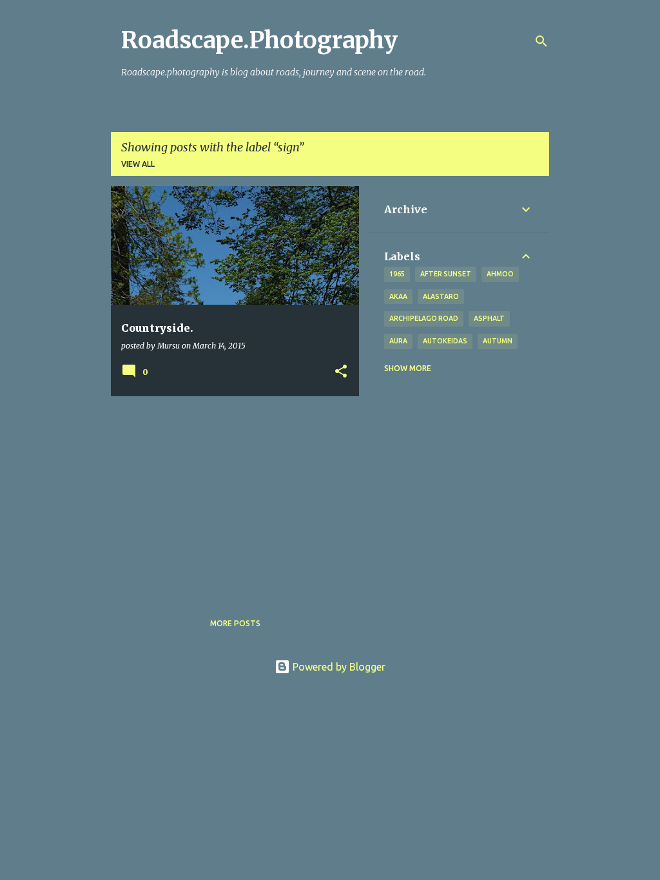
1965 (397, 274)
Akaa (398, 296)
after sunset (445, 274)
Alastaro (441, 296)
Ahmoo (500, 274)
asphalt (489, 318)
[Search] (541, 41)
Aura (398, 341)
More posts (235, 623)
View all (138, 164)
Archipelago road (423, 318)
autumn (497, 341)
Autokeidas (445, 341)
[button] (341, 372)
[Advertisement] (230, 496)
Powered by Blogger (337, 667)
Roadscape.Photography (259, 40)
